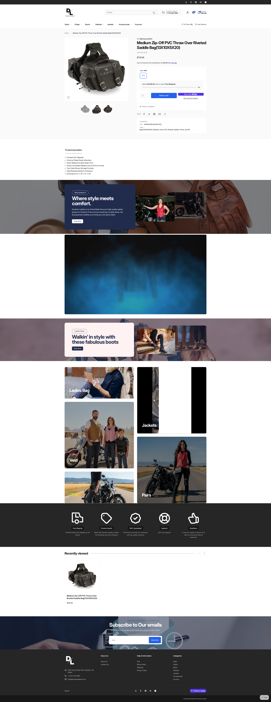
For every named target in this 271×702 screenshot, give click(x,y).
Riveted (170, 129)
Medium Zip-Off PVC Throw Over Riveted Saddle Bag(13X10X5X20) (82, 597)
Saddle (176, 129)
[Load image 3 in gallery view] (108, 109)
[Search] (154, 12)
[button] (202, 12)
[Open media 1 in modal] (96, 69)
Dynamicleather (192, 698)
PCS (143, 75)
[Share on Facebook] (144, 114)
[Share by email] (159, 114)
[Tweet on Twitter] (149, 114)
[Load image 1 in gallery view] (85, 109)
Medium (156, 129)
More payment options (191, 98)
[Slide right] (204, 553)
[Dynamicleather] (70, 665)
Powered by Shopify (201, 698)
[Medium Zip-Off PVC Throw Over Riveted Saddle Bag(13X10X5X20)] (82, 588)
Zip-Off (187, 129)
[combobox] (131, 12)
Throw (182, 129)
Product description (73, 150)
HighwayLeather (144, 39)
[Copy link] (165, 114)
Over (161, 129)
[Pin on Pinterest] (154, 114)
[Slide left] (198, 553)
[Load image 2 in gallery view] (96, 109)
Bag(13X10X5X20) (146, 129)
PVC (165, 129)
